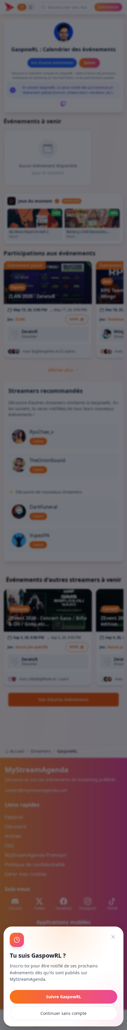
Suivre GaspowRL (63, 996)
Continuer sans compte (63, 1013)
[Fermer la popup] (113, 937)
